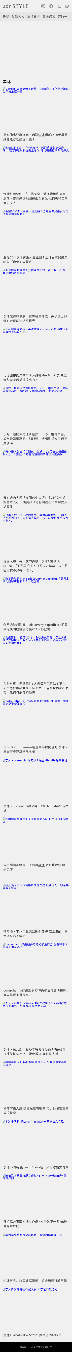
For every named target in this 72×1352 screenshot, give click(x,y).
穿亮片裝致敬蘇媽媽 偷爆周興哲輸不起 (35, 1280)
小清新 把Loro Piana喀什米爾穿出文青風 (36, 1167)
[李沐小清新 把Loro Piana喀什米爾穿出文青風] (36, 1142)
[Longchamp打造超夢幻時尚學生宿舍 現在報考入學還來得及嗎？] (36, 965)
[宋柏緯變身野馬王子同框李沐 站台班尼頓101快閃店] (36, 839)
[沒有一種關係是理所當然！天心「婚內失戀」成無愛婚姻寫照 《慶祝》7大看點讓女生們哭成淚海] (36, 409)
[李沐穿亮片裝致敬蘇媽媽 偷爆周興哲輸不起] (36, 1255)
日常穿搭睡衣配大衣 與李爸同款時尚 (32, 1335)
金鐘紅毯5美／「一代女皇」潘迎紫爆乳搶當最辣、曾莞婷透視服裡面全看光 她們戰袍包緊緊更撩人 (35, 198)
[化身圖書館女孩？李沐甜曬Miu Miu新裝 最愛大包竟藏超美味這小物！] (36, 350)
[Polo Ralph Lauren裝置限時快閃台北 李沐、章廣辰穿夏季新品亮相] (36, 721)
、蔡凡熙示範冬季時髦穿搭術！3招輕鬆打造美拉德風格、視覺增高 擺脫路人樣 (34, 1051)
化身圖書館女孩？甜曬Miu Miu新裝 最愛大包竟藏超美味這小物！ (35, 377)
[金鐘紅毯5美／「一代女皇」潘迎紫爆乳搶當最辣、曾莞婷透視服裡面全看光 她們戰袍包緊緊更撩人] (36, 168)
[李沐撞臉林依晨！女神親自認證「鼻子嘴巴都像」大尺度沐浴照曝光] (36, 291)
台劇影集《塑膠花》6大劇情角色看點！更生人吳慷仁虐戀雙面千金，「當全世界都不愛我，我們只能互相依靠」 (36, 688)
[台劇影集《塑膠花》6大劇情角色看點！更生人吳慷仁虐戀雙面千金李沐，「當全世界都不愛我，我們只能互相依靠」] (36, 658)
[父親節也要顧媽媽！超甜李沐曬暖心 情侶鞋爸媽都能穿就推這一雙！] (36, 109)
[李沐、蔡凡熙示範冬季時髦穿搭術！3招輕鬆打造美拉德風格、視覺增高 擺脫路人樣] (36, 1024)
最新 (6, 16)
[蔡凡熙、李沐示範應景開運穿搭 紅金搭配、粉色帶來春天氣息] (36, 906)
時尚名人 (18, 16)
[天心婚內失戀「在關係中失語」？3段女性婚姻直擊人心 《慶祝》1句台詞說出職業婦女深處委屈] (36, 472)
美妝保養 (49, 16)
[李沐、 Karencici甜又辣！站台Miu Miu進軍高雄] (36, 781)
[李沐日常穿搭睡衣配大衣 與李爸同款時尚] (36, 1310)
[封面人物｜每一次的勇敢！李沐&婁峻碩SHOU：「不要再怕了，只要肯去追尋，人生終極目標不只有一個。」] (36, 536)
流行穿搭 (33, 16)
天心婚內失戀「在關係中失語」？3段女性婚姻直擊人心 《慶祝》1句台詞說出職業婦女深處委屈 (35, 502)
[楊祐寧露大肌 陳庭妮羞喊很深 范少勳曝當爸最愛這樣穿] (36, 1083)
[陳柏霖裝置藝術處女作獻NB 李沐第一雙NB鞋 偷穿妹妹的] (36, 1196)
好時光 (62, 16)
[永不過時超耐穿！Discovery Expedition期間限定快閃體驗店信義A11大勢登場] (36, 599)
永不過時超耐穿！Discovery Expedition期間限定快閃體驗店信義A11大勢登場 (35, 626)
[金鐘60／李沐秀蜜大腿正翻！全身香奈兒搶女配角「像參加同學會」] (36, 232)
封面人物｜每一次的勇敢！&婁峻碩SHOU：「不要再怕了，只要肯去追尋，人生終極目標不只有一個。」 (35, 565)
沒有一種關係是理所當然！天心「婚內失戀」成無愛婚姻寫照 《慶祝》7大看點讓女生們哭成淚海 (35, 438)
